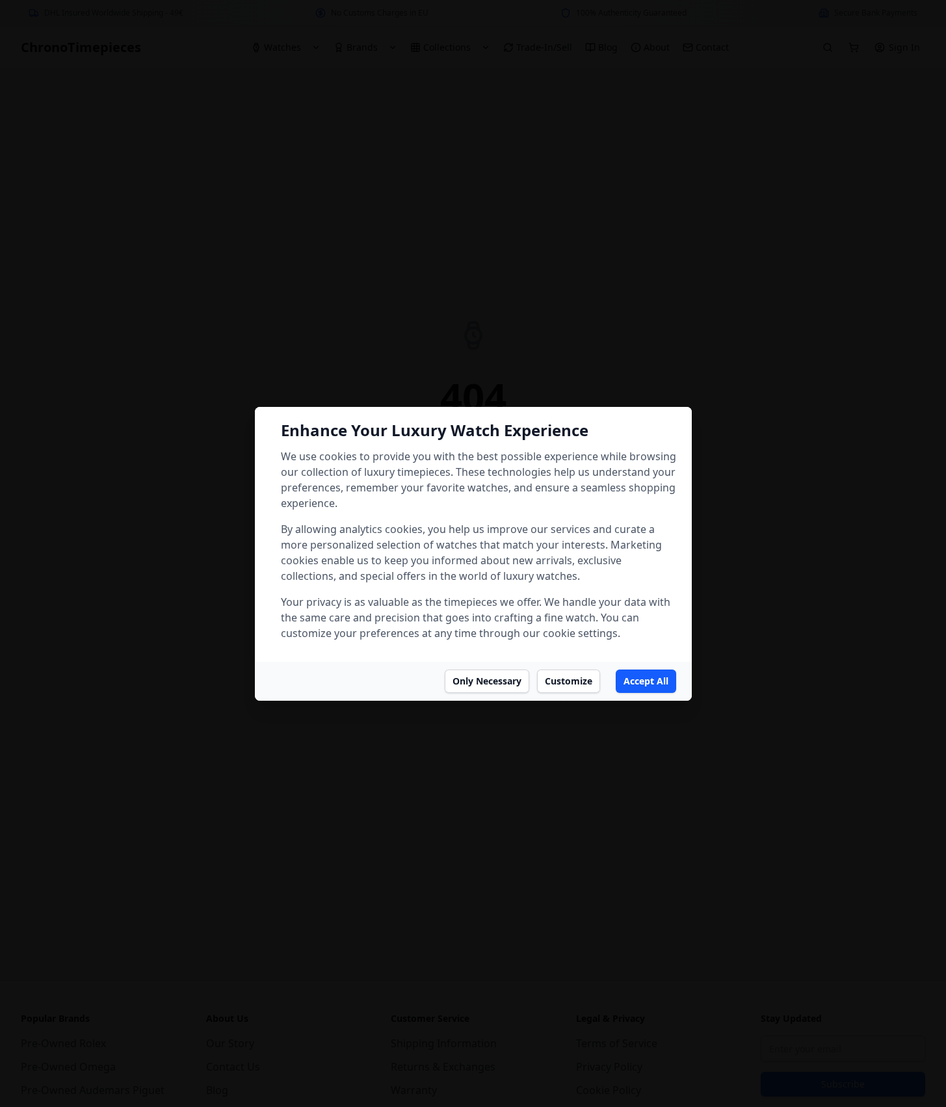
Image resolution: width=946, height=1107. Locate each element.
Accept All (646, 681)
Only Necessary (487, 681)
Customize (568, 681)
